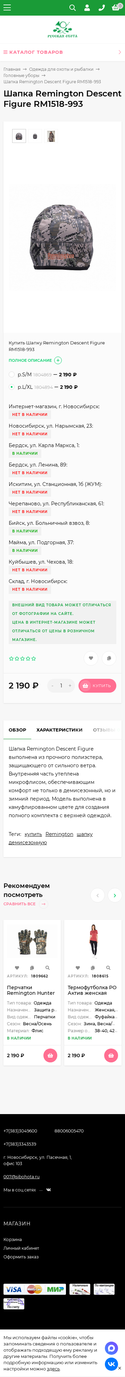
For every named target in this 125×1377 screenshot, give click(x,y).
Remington (59, 834)
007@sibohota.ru (21, 1176)
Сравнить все (19, 904)
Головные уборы (21, 75)
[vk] (48, 1189)
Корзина (12, 1239)
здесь (53, 1368)
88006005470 (69, 1131)
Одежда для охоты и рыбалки (61, 69)
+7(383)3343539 (19, 1144)
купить (33, 834)
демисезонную (28, 842)
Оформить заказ (21, 1256)
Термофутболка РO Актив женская (92, 990)
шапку (85, 834)
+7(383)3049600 (20, 1131)
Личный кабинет (21, 1248)
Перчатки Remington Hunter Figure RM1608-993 (31, 993)
